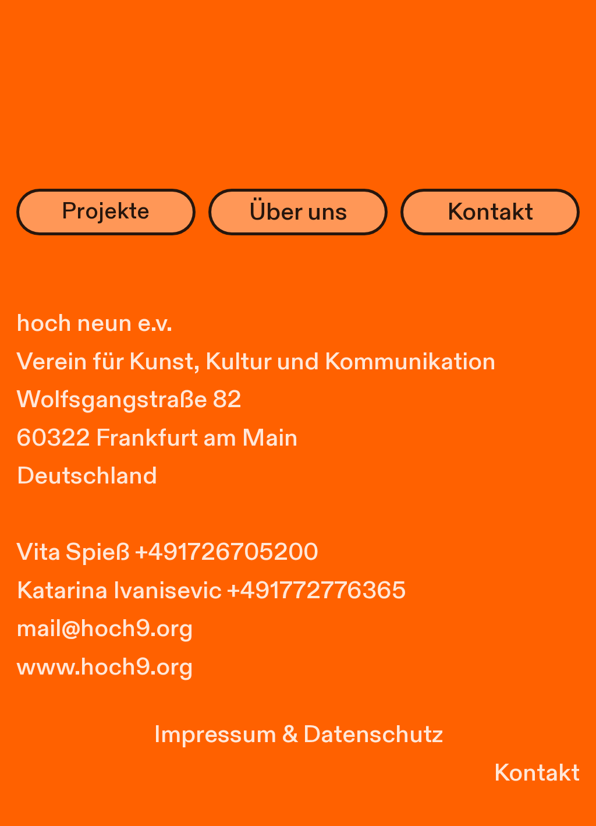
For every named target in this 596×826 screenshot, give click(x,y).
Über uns (298, 212)
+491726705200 (226, 552)
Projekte (106, 211)
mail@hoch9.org (104, 628)
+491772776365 (316, 590)
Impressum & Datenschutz (298, 734)
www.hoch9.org (104, 667)
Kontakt (490, 212)
